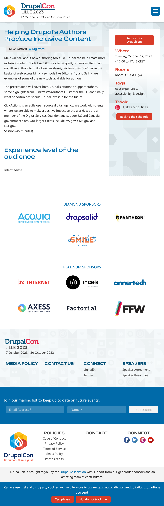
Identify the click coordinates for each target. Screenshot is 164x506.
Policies (54, 433)
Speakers (134, 363)
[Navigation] (155, 11)
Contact (96, 433)
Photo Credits (54, 459)
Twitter (88, 375)
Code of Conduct (54, 438)
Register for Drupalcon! (134, 39)
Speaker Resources (135, 375)
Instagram (143, 440)
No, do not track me (93, 499)
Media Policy (22, 363)
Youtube (151, 440)
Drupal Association (73, 472)
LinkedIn (90, 369)
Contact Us (59, 363)
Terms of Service (54, 449)
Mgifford (38, 49)
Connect (95, 363)
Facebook (127, 440)
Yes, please (62, 499)
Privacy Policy (54, 443)
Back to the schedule (134, 116)
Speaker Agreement (136, 369)
